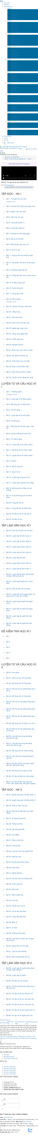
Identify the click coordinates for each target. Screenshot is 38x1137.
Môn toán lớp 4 (15, 111)
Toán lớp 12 (14, 15)
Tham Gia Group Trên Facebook (19, 164)
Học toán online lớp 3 (10, 1070)
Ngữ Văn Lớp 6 (15, 90)
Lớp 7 (9, 72)
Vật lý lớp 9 (14, 50)
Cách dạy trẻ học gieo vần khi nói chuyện (15, 146)
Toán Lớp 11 (14, 28)
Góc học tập (7, 136)
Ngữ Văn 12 (14, 17)
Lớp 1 (9, 129)
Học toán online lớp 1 (10, 1066)
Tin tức (6, 138)
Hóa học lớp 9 (15, 52)
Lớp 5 (9, 94)
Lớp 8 (9, 59)
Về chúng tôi (3, 1023)
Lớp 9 (9, 47)
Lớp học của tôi (32, 149)
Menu (1, 1)
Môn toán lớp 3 (15, 120)
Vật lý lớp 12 (14, 12)
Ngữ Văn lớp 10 (15, 43)
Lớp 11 (9, 21)
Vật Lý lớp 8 (14, 63)
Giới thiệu (6, 4)
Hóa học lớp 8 (15, 65)
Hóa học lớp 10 (15, 39)
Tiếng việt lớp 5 (15, 100)
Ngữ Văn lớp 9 (15, 56)
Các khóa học (8, 6)
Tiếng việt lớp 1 (15, 132)
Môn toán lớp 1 (15, 134)
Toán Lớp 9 (14, 54)
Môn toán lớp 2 (15, 127)
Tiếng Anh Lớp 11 (16, 32)
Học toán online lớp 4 (10, 1072)
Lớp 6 (9, 83)
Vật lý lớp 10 (14, 37)
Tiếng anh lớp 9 (15, 58)
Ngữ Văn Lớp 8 (15, 68)
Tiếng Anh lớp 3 (15, 116)
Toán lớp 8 (14, 67)
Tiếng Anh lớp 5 (15, 98)
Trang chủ (7, 3)
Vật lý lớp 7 (14, 76)
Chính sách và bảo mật (10, 1058)
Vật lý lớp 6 (14, 87)
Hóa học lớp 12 (15, 14)
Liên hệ (6, 140)
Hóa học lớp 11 (15, 26)
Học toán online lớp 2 (10, 1068)
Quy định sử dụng (9, 1056)
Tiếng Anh (14, 107)
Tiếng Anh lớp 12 (16, 19)
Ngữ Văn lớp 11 (15, 30)
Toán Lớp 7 (14, 78)
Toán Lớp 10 (14, 41)
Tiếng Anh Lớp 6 (16, 92)
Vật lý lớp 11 (14, 25)
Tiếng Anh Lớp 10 (16, 45)
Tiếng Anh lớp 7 (15, 81)
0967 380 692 (8, 1117)
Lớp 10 (9, 34)
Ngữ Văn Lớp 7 (15, 79)
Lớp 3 (9, 112)
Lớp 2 (9, 122)
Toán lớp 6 (14, 89)
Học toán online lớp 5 (10, 1074)
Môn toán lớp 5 (15, 101)
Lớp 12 (9, 8)
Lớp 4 (9, 103)
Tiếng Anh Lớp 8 (16, 70)
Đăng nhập (10, 143)
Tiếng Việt (14, 109)
